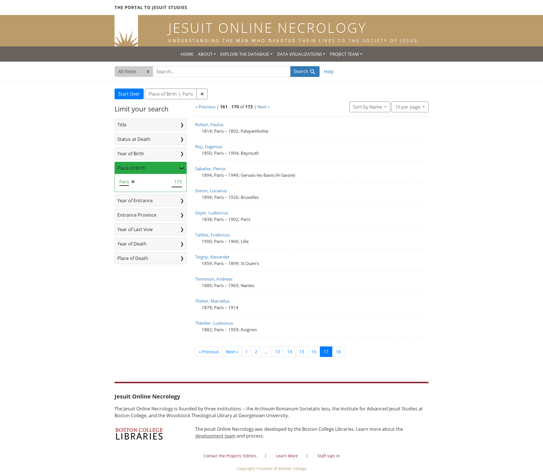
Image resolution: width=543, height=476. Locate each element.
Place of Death (132, 258)
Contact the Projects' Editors (230, 455)
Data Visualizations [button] (299, 54)
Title (121, 125)
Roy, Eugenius (208, 146)
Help (329, 71)
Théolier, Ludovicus (214, 323)
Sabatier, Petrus (210, 168)
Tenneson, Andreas (213, 279)
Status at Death (133, 139)
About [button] (205, 54)
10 (407, 107)
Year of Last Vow (134, 229)
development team (215, 436)
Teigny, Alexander (212, 257)
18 (338, 351)
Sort (367, 107)
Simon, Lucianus (211, 190)
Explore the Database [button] (244, 54)
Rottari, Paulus (209, 124)
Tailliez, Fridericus (212, 235)
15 (301, 351)
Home (187, 54)
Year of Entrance (135, 200)
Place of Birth (131, 168)
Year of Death (131, 244)
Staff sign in (328, 455)
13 (277, 351)
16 (313, 351)
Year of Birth (130, 153)
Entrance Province (136, 215)
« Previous (205, 106)
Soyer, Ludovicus (211, 213)
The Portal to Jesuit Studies (151, 7)
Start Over (129, 94)
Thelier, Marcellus (212, 301)
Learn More (287, 455)
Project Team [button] (344, 54)
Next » (263, 106)
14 (289, 351)
